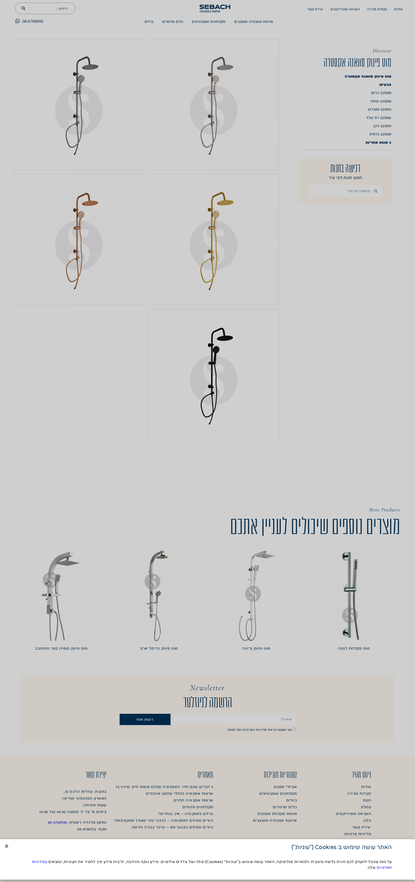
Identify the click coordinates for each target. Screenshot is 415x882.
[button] (6, 846)
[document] (207, 441)
